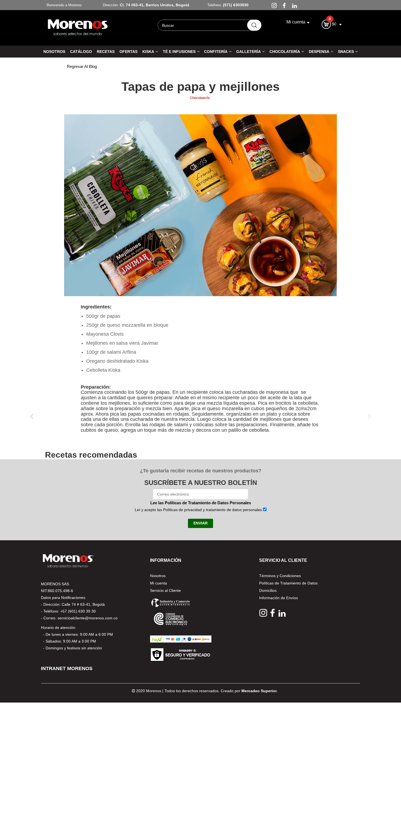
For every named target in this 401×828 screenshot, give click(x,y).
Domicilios (268, 590)
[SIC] (170, 602)
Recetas (106, 51)
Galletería (248, 51)
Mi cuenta (158, 583)
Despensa (319, 51)
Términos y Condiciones (280, 576)
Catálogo (81, 51)
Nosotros (158, 576)
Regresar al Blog (82, 66)
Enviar (200, 523)
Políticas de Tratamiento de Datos (288, 583)
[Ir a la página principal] (68, 560)
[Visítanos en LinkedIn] (292, 5)
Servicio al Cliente (165, 590)
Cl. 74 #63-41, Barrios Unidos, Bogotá (154, 5)
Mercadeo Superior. (259, 691)
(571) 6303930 (235, 5)
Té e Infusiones (179, 51)
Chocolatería (285, 51)
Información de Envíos (278, 598)
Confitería (216, 51)
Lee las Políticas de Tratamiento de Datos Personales (200, 502)
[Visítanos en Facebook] (283, 5)
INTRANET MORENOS (66, 668)
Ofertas (128, 51)
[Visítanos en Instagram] (273, 5)
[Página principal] (78, 27)
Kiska (148, 51)
